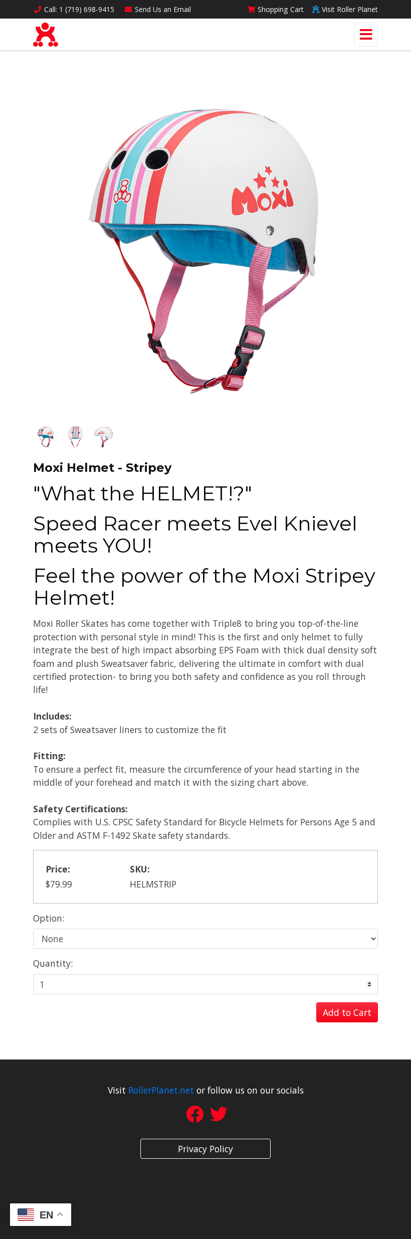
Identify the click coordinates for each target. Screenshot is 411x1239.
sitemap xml (191, 1227)
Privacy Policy (205, 1149)
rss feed (232, 1227)
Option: (48, 918)
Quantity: (53, 963)
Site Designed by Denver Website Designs (205, 1198)
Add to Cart (347, 1012)
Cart (281, 9)
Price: (58, 869)
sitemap (150, 1227)
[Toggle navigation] (366, 35)
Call (79, 9)
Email (163, 9)
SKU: (140, 869)
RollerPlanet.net (161, 1090)
